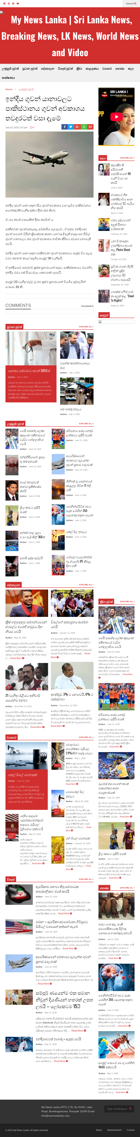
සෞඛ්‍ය (119, 68)
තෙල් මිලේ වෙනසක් (22, 774)
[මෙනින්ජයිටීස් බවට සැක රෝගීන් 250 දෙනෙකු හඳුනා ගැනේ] (58, 514)
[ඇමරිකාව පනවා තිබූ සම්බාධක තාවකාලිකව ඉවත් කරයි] (19, 894)
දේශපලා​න (13, 585)
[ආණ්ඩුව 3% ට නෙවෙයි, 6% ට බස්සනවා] (72, 675)
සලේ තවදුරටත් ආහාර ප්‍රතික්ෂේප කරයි (30, 486)
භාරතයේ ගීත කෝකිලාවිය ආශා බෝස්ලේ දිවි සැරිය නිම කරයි (122, 201)
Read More (37, 397)
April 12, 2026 (117, 213)
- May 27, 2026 (50, 1044)
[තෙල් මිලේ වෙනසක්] (26, 755)
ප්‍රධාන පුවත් (29, 68)
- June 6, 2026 (112, 939)
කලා (131, 68)
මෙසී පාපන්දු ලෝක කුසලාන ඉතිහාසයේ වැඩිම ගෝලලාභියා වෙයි (32, 437)
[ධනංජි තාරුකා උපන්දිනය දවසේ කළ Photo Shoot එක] (104, 245)
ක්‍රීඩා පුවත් (106, 601)
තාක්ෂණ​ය (8, 77)
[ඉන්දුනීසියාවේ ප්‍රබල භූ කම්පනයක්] (11, 465)
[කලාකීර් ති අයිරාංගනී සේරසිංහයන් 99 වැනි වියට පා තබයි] (104, 169)
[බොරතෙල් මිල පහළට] (58, 803)
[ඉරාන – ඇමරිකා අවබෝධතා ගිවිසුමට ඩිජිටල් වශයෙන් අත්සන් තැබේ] (19, 926)
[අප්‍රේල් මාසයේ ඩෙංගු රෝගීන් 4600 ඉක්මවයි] (116, 1044)
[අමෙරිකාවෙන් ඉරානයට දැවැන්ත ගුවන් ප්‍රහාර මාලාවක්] (58, 464)
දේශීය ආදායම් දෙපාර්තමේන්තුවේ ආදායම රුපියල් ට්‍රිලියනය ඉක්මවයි (32, 822)
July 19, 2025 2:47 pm (16, 127)
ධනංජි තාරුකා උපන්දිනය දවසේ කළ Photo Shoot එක (121, 247)
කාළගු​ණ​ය (92, 68)
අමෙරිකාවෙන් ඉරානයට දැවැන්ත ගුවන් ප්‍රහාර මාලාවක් (79, 460)
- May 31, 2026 (50, 1012)
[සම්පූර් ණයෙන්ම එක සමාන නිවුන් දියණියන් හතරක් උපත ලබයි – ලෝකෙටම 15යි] (19, 997)
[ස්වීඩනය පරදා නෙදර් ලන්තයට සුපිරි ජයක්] (58, 439)
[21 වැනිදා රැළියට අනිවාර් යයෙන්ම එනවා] (26, 676)
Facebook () (87, 306)
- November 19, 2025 (22, 706)
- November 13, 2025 (67, 705)
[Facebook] (64, 127)
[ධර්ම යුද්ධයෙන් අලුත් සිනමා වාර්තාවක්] (104, 224)
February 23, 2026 (119, 234)
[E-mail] (90, 127)
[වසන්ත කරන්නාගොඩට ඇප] (77, 345)
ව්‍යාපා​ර (11, 737)
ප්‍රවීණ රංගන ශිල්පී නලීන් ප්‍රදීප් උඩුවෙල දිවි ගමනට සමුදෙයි (122, 273)
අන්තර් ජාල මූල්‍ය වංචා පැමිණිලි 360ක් (32, 534)
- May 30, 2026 (19, 638)
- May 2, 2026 (112, 1073)
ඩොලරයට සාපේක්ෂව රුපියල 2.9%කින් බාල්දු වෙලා (79, 748)
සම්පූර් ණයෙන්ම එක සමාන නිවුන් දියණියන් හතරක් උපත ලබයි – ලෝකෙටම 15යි (64, 999)
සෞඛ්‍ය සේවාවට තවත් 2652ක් (29, 370)
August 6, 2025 (117, 306)
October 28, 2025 (118, 259)
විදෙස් (11, 879)
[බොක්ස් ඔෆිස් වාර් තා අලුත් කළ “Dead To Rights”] (104, 296)
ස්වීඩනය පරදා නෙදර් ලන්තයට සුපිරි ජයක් (79, 432)
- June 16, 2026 (34, 466)
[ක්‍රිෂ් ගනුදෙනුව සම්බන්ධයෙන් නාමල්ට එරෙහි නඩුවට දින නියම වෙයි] (26, 603)
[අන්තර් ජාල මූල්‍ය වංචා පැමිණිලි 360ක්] (11, 541)
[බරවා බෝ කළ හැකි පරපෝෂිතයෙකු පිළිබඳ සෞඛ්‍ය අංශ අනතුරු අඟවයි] (116, 906)
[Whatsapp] (84, 127)
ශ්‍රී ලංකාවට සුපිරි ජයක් (112, 853)
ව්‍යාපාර (107, 68)
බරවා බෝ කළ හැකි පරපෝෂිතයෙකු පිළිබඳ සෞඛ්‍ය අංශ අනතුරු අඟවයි (115, 928)
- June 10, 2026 (81, 470)
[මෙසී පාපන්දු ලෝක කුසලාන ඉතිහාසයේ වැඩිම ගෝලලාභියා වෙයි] (11, 439)
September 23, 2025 (120, 285)
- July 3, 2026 (22, 377)
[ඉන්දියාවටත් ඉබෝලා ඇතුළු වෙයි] (19, 1044)
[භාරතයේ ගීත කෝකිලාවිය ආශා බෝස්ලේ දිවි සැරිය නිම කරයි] (104, 199)
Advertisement (114, 1130)
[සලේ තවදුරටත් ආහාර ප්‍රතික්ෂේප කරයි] (11, 490)
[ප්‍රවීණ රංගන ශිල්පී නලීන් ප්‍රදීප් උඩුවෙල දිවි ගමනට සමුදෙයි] (104, 270)
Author (11, 377)
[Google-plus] (77, 127)
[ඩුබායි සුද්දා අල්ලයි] (11, 566)
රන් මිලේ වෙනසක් (78, 838)
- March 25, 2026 (81, 801)
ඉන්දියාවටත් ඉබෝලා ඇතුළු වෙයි (58, 1038)
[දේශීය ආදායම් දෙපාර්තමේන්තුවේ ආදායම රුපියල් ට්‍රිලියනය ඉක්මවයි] (12, 827)
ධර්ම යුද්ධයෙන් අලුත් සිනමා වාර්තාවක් (121, 224)
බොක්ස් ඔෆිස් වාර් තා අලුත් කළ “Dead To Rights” (122, 296)
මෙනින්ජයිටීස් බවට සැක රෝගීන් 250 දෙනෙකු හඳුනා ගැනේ (79, 510)
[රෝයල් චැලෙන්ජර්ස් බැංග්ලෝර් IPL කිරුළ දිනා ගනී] (58, 565)
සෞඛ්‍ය (104, 888)
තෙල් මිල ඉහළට (76, 531)
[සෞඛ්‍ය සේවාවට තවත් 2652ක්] (31, 348)
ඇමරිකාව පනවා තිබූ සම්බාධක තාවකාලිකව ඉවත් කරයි (57, 889)
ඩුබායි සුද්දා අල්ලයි (31, 558)
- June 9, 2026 (33, 496)
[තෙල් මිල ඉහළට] (58, 540)
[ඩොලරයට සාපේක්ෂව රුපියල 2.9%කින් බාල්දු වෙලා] (58, 756)
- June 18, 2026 (50, 932)
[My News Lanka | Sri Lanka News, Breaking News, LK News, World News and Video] (70, 35)
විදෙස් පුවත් (65, 68)
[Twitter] (71, 127)
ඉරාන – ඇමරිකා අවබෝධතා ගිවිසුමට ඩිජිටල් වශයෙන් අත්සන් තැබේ (62, 924)
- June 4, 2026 (33, 517)
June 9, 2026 (116, 188)
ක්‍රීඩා (79, 68)
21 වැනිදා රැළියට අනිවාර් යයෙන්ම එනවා (22, 697)
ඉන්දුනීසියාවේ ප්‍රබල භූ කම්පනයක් (32, 459)
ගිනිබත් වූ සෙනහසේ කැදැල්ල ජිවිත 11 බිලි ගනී (79, 485)
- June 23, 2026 (34, 449)
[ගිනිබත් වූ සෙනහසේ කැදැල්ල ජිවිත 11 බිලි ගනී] (58, 489)
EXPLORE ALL (86, 327)
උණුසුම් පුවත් (10, 68)
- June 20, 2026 (113, 798)
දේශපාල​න (47, 68)
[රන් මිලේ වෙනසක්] (58, 850)
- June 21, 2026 (81, 440)
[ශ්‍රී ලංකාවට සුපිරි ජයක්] (11, 515)
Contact (131, 1130)
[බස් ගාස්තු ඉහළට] (77, 391)
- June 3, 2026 (33, 542)
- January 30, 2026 (81, 843)
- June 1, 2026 (33, 563)
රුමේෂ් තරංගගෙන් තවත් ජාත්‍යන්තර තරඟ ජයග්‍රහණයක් (113, 788)
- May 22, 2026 (34, 834)
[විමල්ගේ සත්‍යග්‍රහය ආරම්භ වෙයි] (72, 603)
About (99, 1130)
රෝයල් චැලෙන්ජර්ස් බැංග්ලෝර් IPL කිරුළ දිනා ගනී (79, 561)
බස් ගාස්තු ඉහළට (71, 409)
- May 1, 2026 (79, 758)
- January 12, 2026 (66, 633)
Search (130, 3)
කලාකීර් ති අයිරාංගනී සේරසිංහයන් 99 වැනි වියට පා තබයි (121, 174)
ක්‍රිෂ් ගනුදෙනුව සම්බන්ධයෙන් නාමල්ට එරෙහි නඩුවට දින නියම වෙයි (26, 626)
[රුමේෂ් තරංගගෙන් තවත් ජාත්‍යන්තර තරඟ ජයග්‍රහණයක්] (116, 765)
